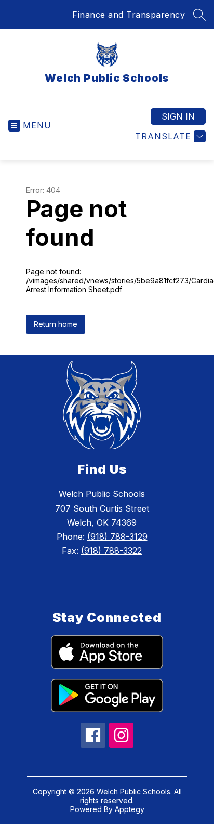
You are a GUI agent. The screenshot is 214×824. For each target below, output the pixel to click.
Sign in (178, 116)
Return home (55, 324)
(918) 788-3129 (117, 536)
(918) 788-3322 (111, 550)
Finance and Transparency (128, 14)
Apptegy (129, 809)
